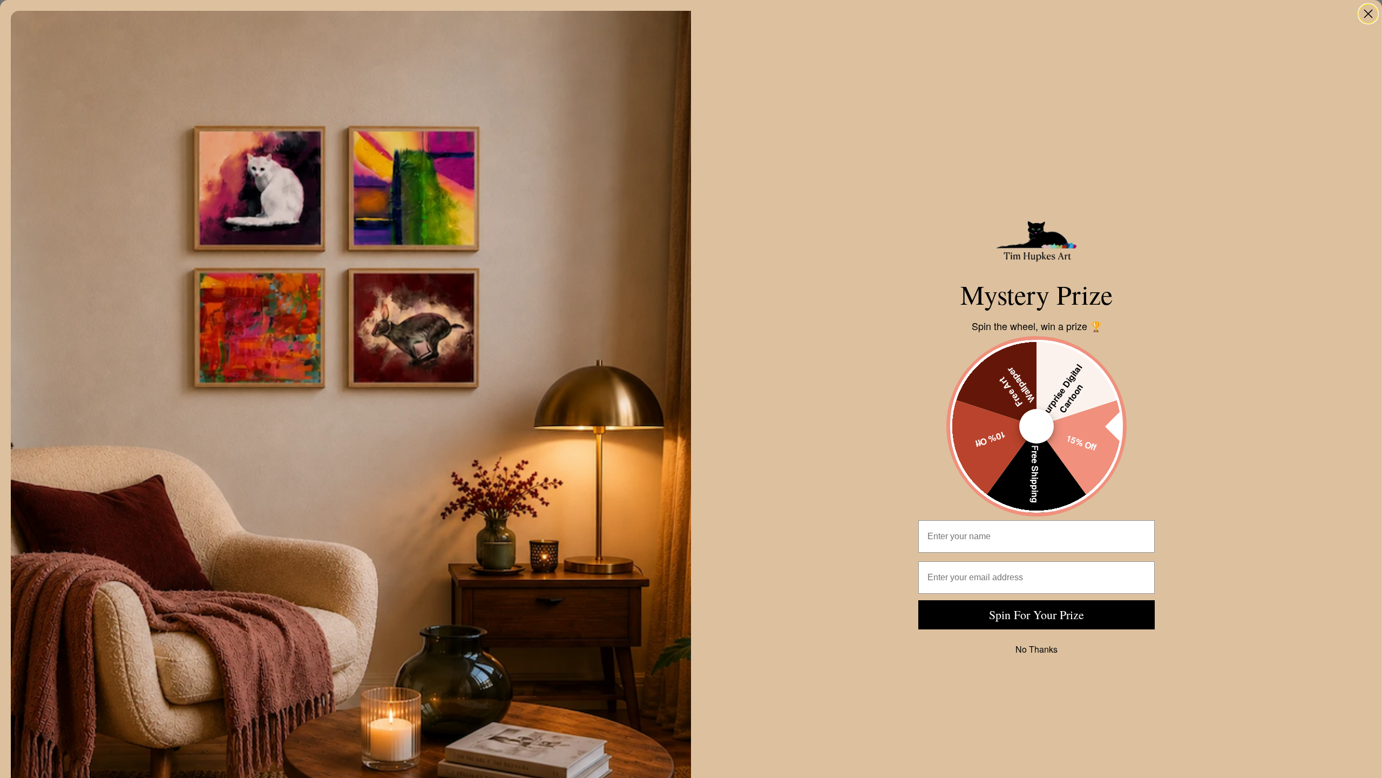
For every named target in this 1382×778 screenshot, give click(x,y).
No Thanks (1036, 649)
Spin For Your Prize (1036, 614)
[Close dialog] (1368, 13)
